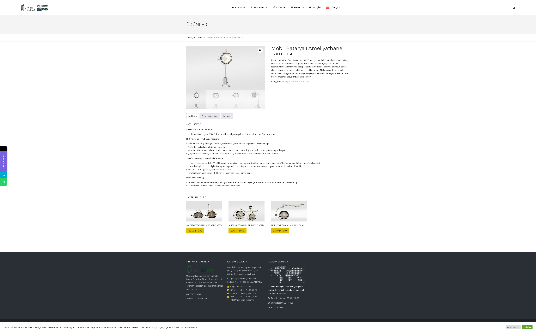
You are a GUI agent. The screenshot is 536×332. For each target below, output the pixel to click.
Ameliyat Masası (193, 294)
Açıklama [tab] (192, 116)
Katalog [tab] (227, 116)
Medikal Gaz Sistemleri (196, 298)
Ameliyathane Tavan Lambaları (296, 81)
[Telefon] (3, 174)
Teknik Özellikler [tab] (210, 116)
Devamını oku (195, 231)
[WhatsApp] (3, 182)
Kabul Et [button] (527, 327)
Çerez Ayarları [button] (513, 327)
